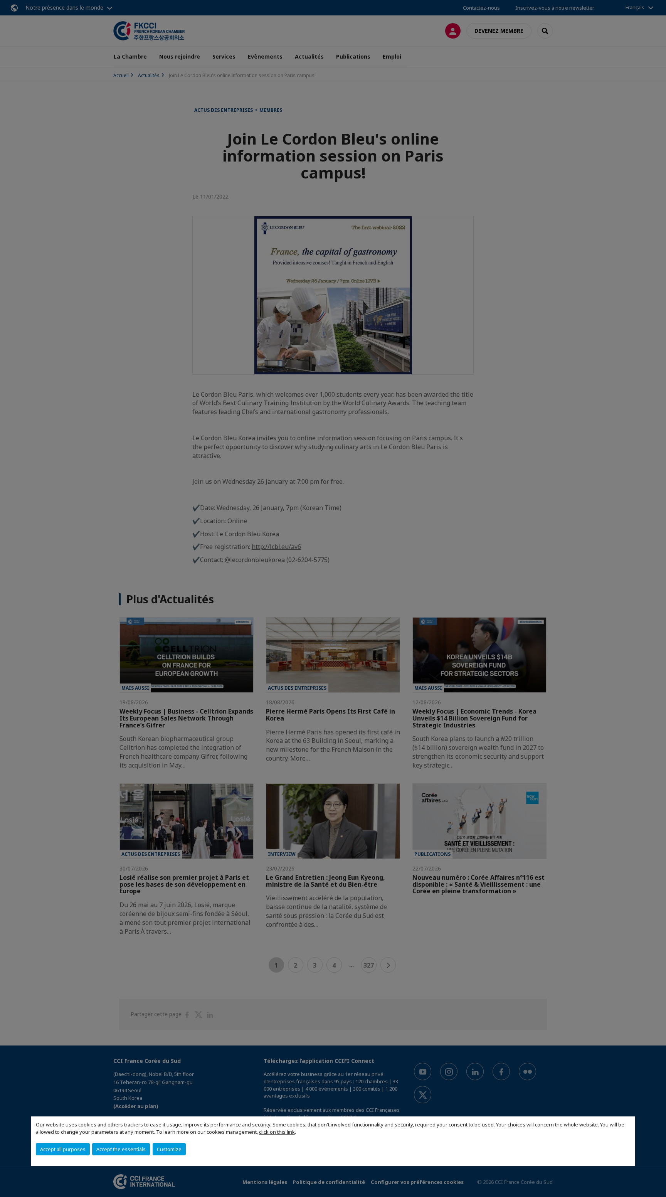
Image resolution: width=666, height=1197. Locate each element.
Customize (169, 1149)
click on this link (277, 1131)
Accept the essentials (121, 1149)
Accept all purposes (63, 1149)
